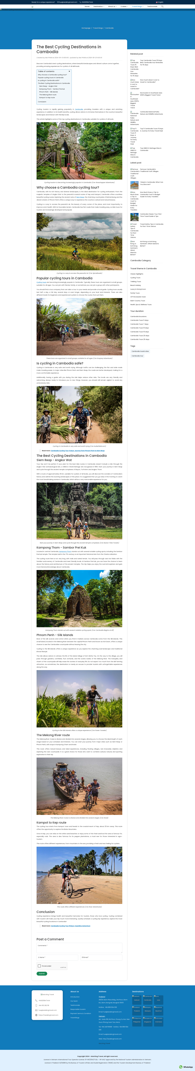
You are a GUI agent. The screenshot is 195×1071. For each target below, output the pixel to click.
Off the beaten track (138, 297)
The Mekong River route (47, 95)
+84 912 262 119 (44, 1005)
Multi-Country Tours (137, 301)
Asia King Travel (104, 1043)
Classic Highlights (136, 274)
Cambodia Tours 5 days (139, 320)
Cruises (124, 6)
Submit (42, 973)
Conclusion (42, 102)
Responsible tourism (78, 1009)
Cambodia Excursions (138, 316)
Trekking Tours (135, 282)
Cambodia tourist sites (140, 351)
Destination (98, 6)
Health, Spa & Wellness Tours (141, 305)
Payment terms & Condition (80, 1013)
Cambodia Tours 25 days (139, 339)
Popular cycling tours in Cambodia (50, 78)
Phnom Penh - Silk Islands (48, 92)
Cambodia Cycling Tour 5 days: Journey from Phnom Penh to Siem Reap (78, 451)
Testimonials (152, 6)
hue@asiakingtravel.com (68, 2)
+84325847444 (87, 2)
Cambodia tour (137, 356)
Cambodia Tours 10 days (139, 328)
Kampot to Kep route (47, 98)
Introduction (75, 997)
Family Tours (135, 293)
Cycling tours (41, 282)
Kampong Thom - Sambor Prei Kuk (52, 89)
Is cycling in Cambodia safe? (48, 80)
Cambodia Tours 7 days (139, 324)
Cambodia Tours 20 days (139, 336)
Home (87, 6)
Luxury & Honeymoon (138, 289)
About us (112, 6)
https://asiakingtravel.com (48, 1015)
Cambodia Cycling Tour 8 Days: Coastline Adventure (70, 926)
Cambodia (79, 109)
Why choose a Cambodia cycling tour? (52, 75)
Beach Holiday (135, 285)
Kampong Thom (65, 551)
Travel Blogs (74, 1018)
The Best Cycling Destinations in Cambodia (54, 83)
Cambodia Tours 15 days (139, 332)
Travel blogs (137, 6)
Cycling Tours (135, 278)
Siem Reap (80, 197)
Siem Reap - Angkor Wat (48, 86)
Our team (74, 1001)
